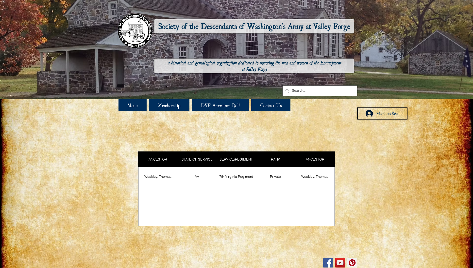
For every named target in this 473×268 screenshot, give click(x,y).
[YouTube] (340, 263)
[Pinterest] (352, 263)
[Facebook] (328, 263)
